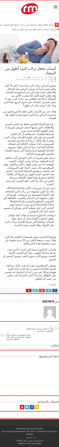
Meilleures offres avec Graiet (29, 443)
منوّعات (46, 29)
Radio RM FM (49, 77)
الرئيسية (53, 29)
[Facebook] (32, 407)
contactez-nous (43, 431)
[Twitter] (27, 407)
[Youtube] (22, 407)
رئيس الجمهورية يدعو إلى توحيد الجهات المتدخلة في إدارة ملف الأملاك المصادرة (18, 336)
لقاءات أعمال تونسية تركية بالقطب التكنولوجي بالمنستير (39, 329)
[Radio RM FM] (29, 8)
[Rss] (37, 407)
